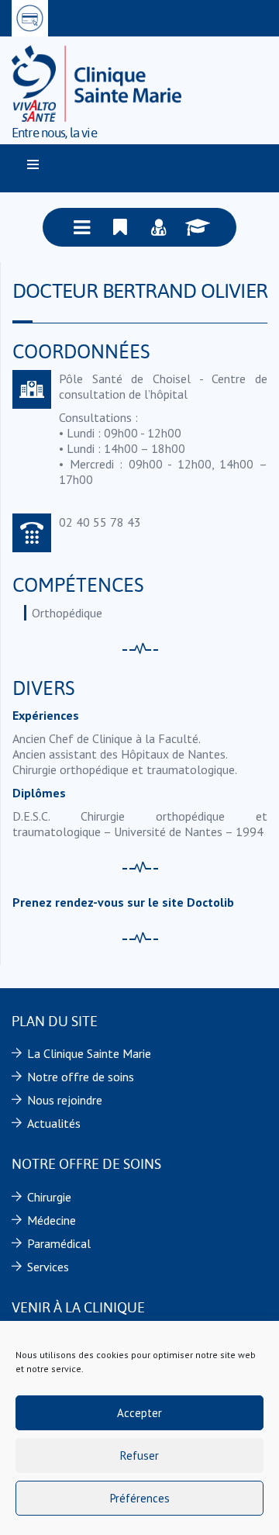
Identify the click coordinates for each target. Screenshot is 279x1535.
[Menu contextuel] (81, 227)
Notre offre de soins (80, 1076)
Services (48, 1266)
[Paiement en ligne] (30, 18)
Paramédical (59, 1243)
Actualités (54, 1123)
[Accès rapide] (120, 227)
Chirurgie (49, 1197)
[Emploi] (197, 227)
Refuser (139, 1455)
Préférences (140, 1498)
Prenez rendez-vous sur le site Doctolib (123, 902)
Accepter (139, 1412)
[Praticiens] (159, 227)
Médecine (51, 1220)
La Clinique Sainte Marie (89, 1053)
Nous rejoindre (64, 1100)
